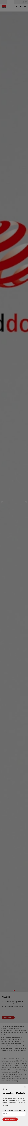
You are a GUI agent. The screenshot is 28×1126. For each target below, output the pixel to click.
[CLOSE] (25, 1086)
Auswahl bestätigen (10, 1119)
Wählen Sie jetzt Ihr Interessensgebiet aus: (13, 1110)
